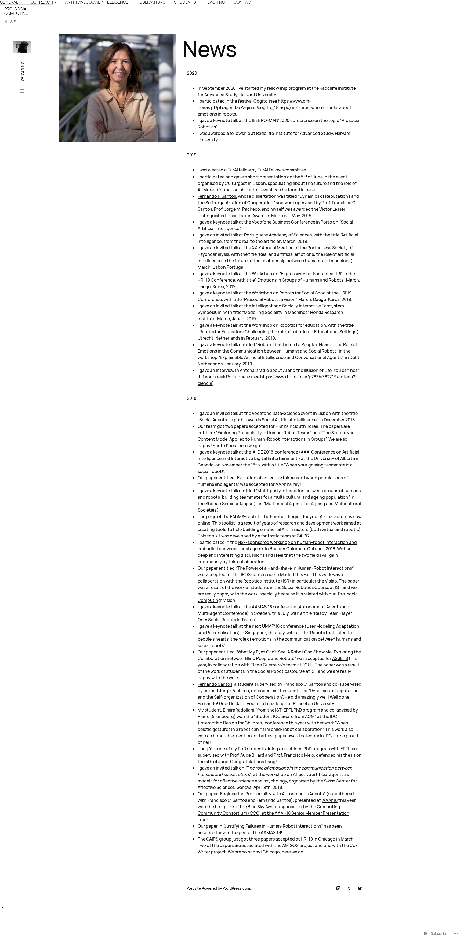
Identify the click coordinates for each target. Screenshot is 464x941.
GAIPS (303, 536)
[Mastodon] (338, 888)
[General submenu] (20, 2)
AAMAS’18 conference (274, 607)
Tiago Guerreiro (266, 665)
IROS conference (258, 574)
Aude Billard (252, 755)
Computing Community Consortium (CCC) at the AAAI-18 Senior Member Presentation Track (273, 813)
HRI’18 (307, 839)
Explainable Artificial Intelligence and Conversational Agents (281, 357)
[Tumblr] (349, 888)
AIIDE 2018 (263, 452)
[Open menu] (22, 91)
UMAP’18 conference (283, 626)
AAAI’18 (330, 800)
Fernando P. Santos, (217, 196)
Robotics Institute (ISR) (267, 581)
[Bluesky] (360, 888)
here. (311, 190)
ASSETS (340, 658)
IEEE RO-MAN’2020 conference (283, 120)
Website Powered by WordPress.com (218, 888)
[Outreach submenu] (55, 2)
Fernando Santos (215, 684)
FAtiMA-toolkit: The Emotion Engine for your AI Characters (288, 516)
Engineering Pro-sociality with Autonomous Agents (272, 794)
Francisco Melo (299, 755)
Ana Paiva (22, 72)
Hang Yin (206, 749)
